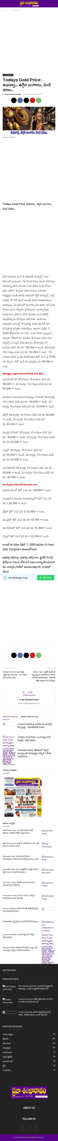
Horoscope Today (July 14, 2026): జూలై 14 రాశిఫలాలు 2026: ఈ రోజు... (19, 897)
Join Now (46, 577)
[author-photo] (29, 695)
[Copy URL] (14, 100)
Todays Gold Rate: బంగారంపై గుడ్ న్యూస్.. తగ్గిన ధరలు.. (19, 936)
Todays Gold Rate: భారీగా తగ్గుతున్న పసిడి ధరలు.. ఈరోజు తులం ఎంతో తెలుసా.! (34, 1013)
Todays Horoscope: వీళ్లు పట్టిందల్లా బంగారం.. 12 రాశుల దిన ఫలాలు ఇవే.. (15, 675)
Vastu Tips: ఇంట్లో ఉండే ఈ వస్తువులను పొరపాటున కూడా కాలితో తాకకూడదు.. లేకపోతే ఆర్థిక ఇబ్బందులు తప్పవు (43, 676)
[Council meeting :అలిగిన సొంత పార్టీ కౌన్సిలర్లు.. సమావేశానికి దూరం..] (9, 727)
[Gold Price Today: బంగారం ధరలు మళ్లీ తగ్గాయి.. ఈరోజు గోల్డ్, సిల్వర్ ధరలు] (48, 834)
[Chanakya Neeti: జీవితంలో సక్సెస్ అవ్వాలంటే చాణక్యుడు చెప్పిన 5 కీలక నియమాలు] (48, 964)
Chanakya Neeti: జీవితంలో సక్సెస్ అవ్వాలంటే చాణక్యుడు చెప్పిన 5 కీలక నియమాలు (34, 753)
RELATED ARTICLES (10, 717)
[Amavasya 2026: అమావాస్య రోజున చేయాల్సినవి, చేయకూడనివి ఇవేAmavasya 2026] (48, 860)
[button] (4, 3)
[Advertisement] (29, 43)
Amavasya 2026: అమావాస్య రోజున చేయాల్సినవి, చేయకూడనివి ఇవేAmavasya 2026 (21, 858)
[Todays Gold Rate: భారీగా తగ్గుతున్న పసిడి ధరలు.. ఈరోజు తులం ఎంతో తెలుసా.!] (9, 1016)
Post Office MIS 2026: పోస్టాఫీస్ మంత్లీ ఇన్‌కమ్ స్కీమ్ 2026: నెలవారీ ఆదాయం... (21, 871)
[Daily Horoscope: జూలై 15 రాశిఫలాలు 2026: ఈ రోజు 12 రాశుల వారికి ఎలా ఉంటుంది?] (48, 847)
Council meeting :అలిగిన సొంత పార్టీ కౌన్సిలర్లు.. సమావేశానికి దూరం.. (21, 910)
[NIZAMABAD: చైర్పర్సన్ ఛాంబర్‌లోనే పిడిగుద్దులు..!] (48, 926)
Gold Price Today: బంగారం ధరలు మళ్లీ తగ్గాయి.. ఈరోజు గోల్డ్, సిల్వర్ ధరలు (18, 832)
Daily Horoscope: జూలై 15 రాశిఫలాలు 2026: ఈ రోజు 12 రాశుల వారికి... (21, 845)
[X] (26, 100)
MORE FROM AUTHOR (29, 717)
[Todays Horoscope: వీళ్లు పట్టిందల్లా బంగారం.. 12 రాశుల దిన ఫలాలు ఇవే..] (9, 1002)
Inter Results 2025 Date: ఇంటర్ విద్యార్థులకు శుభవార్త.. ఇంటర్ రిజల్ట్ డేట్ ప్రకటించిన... (35, 987)
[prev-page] (4, 763)
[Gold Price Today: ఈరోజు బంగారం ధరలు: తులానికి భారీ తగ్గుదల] (48, 886)
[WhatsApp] (38, 100)
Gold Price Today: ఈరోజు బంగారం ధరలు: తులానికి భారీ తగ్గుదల (19, 884)
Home (5, 10)
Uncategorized (16, 10)
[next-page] (8, 763)
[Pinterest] (32, 100)
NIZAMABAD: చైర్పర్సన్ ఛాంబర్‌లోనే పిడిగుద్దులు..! (21, 921)
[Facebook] (20, 100)
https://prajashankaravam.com (29, 703)
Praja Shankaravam (13, 94)
